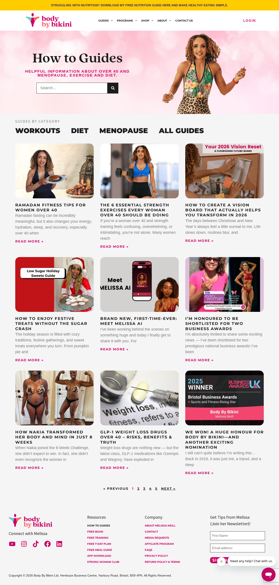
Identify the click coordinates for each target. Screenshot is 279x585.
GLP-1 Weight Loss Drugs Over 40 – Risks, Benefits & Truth (136, 437)
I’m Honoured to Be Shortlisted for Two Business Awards (214, 323)
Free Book (95, 531)
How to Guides (98, 525)
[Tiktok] (36, 544)
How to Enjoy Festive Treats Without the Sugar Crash (51, 323)
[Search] (112, 88)
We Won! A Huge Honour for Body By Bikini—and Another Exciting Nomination (224, 440)
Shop (145, 20)
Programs (125, 20)
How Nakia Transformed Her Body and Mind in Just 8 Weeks (54, 437)
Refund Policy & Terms (162, 561)
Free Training (98, 537)
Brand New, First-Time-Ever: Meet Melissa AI (138, 321)
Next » (168, 488)
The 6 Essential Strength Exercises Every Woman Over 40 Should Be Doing (134, 210)
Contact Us (184, 20)
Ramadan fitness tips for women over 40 (50, 207)
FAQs (148, 550)
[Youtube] (12, 544)
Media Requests (157, 537)
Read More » (29, 241)
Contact (151, 531)
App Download (99, 555)
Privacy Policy (156, 555)
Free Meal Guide (99, 550)
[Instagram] (24, 544)
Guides (103, 20)
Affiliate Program (159, 543)
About (162, 20)
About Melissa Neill (160, 525)
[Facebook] (47, 544)
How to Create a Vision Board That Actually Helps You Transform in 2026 (223, 210)
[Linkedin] (59, 544)
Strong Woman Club (103, 561)
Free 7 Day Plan (99, 543)
